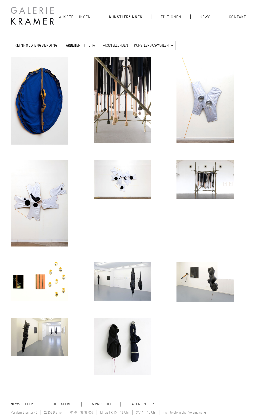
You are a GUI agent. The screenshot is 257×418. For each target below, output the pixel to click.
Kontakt (237, 17)
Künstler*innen (126, 17)
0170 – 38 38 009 (81, 412)
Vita (92, 45)
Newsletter (22, 404)
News (205, 17)
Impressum (101, 404)
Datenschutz (142, 404)
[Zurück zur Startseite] (33, 17)
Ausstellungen (75, 17)
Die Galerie (62, 404)
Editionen (171, 17)
